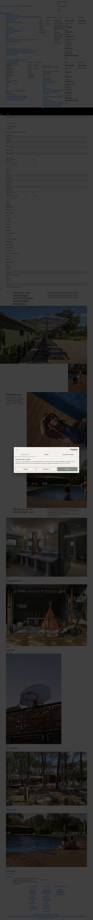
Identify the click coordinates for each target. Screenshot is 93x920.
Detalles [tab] (46, 454)
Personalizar (46, 469)
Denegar (25, 469)
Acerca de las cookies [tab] (68, 454)
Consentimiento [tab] (25, 454)
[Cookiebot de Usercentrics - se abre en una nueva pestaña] (71, 450)
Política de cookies (65, 463)
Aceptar (67, 469)
